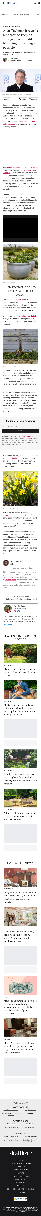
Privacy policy (20, 1179)
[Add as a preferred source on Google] (20, 1199)
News (30, 60)
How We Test (20, 1173)
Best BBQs (29, 1124)
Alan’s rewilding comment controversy (22, 167)
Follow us (23, 99)
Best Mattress (11, 1124)
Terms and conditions (20, 1176)
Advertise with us (21, 1170)
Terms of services (25, 436)
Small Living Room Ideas (11, 1110)
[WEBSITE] (11, 564)
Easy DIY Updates (30, 1110)
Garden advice (15, 26)
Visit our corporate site (27, 1208)
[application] (20, 227)
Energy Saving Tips (30, 1113)
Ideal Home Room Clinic (11, 1140)
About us (20, 1160)
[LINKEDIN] (19, 611)
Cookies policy (20, 1182)
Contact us (20, 1166)
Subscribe (28, 3)
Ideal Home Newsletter (30, 1136)
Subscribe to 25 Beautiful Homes (30, 1140)
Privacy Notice (27, 438)
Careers (20, 1186)
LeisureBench (8, 515)
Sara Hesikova (14, 59)
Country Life (16, 300)
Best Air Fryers (29, 1127)
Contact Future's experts (20, 1163)
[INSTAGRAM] (15, 611)
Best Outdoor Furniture (11, 1127)
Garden (5, 26)
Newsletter (34, 99)
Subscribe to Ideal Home (11, 1136)
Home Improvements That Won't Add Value (10, 1114)
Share (8, 99)
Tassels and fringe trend (21, 14)
